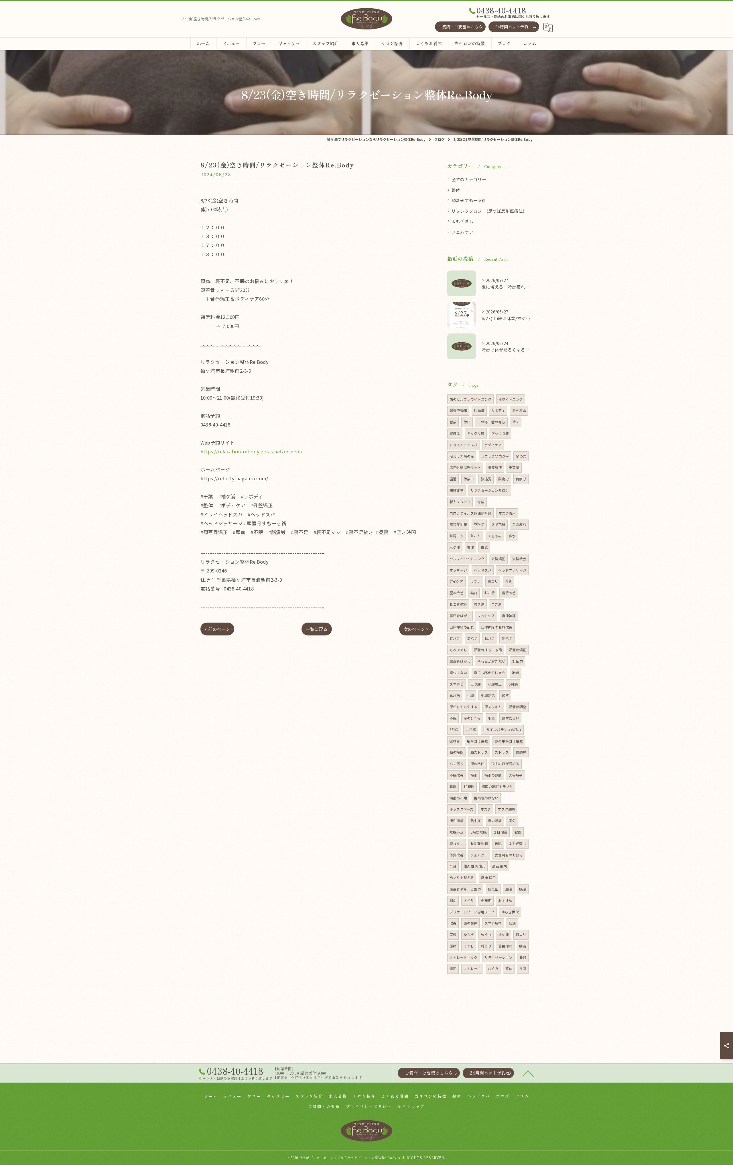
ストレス (502, 752)
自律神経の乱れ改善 (497, 627)
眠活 (522, 888)
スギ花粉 (498, 524)
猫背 (473, 592)
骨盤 (522, 957)
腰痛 (522, 945)
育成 (480, 501)
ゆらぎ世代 (510, 911)
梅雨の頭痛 (493, 775)
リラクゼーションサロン (489, 490)
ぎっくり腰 (500, 433)
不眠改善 (457, 775)
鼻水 (512, 535)
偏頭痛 (521, 752)
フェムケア (462, 232)
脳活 (453, 900)
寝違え (455, 433)
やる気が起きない (491, 661)
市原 (484, 547)
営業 (453, 421)
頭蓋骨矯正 (517, 649)
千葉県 (514, 467)
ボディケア (493, 444)
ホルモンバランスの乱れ (502, 729)
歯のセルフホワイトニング (470, 399)
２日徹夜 (500, 832)
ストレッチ (472, 968)
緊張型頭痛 (458, 410)
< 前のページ (217, 629)
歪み (508, 581)
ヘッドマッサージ (512, 570)
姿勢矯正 (498, 558)
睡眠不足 (457, 832)
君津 (470, 547)
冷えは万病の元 (462, 456)
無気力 (517, 661)
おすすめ (505, 900)
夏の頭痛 (495, 820)
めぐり (486, 934)
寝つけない (458, 672)
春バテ (455, 638)
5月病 (513, 684)
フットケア (486, 615)
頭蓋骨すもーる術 (469, 200)
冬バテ (507, 638)
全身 (453, 866)
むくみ (493, 968)
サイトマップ (411, 1106)
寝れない (457, 843)
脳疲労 (503, 478)
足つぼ (521, 456)
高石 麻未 (499, 866)
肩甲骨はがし (460, 615)
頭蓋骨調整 (517, 706)
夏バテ (472, 638)
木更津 (455, 547)
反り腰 (475, 684)
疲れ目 (455, 741)
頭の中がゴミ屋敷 (509, 741)
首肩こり (457, 535)
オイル (469, 900)
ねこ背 (489, 592)
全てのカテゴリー (469, 179)
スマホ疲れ (493, 923)
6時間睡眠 (478, 832)
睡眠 (453, 786)
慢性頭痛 (457, 820)
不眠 (453, 718)
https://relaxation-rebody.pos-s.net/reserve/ (251, 451)
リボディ (498, 410)
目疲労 (521, 478)
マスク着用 (507, 513)
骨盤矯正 (495, 467)
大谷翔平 (516, 775)
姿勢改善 (519, 558)
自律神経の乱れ (462, 627)
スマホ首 (457, 684)
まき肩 (496, 604)
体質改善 (457, 854)
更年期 (486, 900)
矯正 (453, 968)
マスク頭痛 (506, 809)
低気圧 (493, 888)
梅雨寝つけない (486, 797)
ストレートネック (464, 957)
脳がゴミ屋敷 (477, 741)
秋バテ (489, 638)
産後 (453, 934)
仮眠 (498, 843)
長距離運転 (479, 843)
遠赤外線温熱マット (465, 467)
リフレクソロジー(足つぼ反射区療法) (488, 211)
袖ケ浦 (503, 934)
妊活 (512, 923)
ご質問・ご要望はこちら (460, 26)
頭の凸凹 (477, 763)
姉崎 (515, 672)
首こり (475, 535)
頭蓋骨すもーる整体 (465, 888)
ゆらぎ (469, 934)
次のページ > (416, 629)
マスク (485, 809)
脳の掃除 (457, 752)
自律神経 (509, 615)
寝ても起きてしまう (489, 672)
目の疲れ (519, 524)
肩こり (486, 945)
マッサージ (458, 570)
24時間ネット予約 (512, 26)
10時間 (469, 786)
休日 (467, 421)
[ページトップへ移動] (528, 1073)
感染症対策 (458, 524)
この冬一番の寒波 (491, 421)
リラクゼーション (498, 957)
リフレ (475, 581)
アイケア (456, 581)
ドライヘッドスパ (464, 444)
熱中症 (475, 820)
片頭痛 (479, 410)
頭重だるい (510, 718)
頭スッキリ (493, 706)
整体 (456, 190)
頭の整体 (471, 923)
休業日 (469, 478)
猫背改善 (509, 592)
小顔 (470, 695)
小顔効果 (488, 695)
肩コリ (493, 581)
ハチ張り (457, 763)
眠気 (512, 820)
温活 (453, 478)
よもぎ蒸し (462, 221)
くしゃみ (495, 535)
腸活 (508, 888)
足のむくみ (472, 718)
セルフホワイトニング (467, 558)
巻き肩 (479, 604)
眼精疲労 (457, 490)
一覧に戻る (317, 629)
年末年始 (519, 410)
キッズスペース (461, 809)
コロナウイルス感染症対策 (470, 513)
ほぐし (469, 945)
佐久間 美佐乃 (474, 866)
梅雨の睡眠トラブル (497, 786)
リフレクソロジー (495, 456)
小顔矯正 (495, 684)
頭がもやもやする (464, 706)
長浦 (522, 968)
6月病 (454, 729)
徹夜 (517, 832)
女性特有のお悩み (509, 854)
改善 (453, 923)
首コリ (521, 934)
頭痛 (453, 945)
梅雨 (473, 775)
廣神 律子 (488, 877)
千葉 (491, 718)
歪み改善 (457, 592)
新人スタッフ (460, 501)
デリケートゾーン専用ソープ (472, 911)
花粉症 (479, 524)
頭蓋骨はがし (460, 661)
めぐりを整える (462, 877)
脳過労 (486, 478)
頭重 (505, 695)
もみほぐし (458, 649)
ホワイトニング (510, 399)
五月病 (455, 695)
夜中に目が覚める (505, 763)
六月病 (471, 729)
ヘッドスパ (482, 570)
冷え (515, 421)
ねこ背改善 (458, 604)
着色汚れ (505, 945)
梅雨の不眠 (458, 797)
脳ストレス (479, 752)
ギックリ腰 (475, 433)
